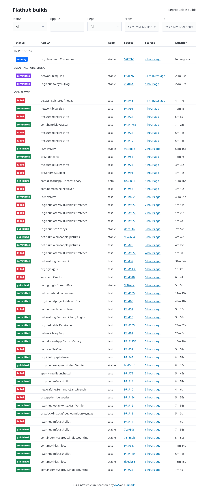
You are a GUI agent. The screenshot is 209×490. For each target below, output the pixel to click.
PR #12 (128, 405)
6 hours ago (152, 301)
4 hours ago (152, 59)
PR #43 (128, 100)
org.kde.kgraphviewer (55, 357)
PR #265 (129, 325)
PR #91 (128, 108)
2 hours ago (152, 149)
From (128, 19)
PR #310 (129, 277)
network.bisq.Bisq (52, 76)
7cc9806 (129, 429)
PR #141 (129, 381)
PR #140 (129, 453)
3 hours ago (152, 197)
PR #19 (128, 140)
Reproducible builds (182, 10)
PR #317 (129, 445)
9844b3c (129, 149)
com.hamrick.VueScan (55, 124)
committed (23, 75)
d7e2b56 (129, 461)
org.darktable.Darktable (56, 325)
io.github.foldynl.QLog (55, 84)
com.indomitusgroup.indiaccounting (64, 437)
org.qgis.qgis (49, 269)
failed (20, 100)
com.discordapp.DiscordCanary (61, 181)
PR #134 (129, 397)
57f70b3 (129, 59)
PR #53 (128, 189)
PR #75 (128, 373)
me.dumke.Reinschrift (55, 116)
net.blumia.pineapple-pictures (60, 237)
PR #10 (128, 389)
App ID (55, 19)
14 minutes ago (155, 100)
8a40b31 (129, 181)
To (163, 19)
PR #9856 (130, 205)
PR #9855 (130, 253)
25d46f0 (129, 84)
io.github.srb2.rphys (54, 229)
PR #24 (128, 116)
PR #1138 (130, 269)
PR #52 (128, 309)
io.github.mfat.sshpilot (56, 381)
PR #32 (128, 261)
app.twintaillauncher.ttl (56, 373)
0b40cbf (129, 365)
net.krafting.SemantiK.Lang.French (63, 389)
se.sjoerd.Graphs (51, 277)
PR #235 (129, 293)
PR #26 (128, 470)
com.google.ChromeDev (56, 285)
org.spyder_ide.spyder (55, 397)
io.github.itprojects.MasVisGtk (60, 301)
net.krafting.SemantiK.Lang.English (63, 317)
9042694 (129, 237)
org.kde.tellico (50, 156)
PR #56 (128, 156)
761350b (129, 437)
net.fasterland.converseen (58, 293)
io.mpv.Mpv (48, 149)
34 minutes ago (155, 76)
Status (17, 19)
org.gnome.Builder (53, 173)
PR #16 (128, 317)
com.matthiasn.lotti (54, 445)
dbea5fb (129, 229)
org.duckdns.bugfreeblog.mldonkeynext (67, 413)
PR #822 (129, 197)
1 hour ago (152, 84)
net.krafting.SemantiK (55, 261)
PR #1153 (130, 341)
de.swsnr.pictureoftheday (57, 100)
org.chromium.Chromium (57, 59)
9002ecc (129, 285)
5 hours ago (152, 261)
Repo (91, 19)
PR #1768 (130, 124)
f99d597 (129, 76)
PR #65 (128, 301)
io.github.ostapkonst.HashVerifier (63, 365)
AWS (117, 485)
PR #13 (128, 413)
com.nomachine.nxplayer (57, 189)
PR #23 (128, 245)
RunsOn (131, 485)
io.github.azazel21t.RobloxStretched (64, 205)
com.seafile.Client (52, 349)
